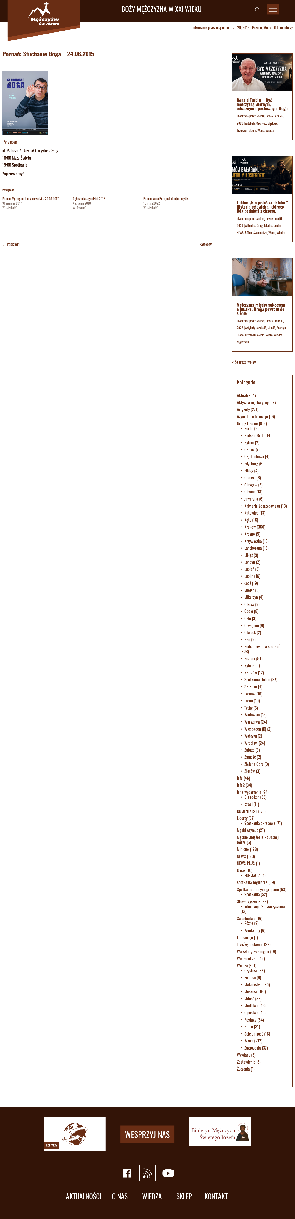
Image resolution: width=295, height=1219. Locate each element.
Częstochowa (254, 456)
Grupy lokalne (264, 225)
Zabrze (249, 750)
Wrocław (251, 743)
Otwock (250, 632)
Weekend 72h (247, 958)
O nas (241, 870)
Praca (240, 334)
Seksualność (253, 1034)
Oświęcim (251, 625)
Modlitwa (251, 1005)
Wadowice (252, 715)
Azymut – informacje (252, 416)
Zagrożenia (243, 342)
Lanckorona (253, 548)
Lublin (277, 225)
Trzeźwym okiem (246, 130)
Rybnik (249, 665)
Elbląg (248, 471)
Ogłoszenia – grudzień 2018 (89, 198)
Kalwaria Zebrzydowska (262, 506)
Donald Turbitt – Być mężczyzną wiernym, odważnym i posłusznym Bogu (262, 104)
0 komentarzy (283, 27)
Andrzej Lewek (264, 116)
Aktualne (250, 225)
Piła (247, 639)
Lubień (249, 569)
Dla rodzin (251, 797)
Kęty (247, 520)
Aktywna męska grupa (254, 402)
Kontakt (216, 1196)
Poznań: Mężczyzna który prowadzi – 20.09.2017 (30, 198)
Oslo (247, 618)
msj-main (222, 27)
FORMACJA (252, 875)
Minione (243, 849)
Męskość (272, 123)
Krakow (250, 527)
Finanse (250, 977)
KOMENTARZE (247, 811)
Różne (248, 232)
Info (240, 778)
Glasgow (250, 485)
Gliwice (249, 492)
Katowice (251, 513)
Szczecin (250, 687)
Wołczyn (250, 736)
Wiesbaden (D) (255, 729)
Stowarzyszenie (248, 901)
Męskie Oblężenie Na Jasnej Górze (258, 839)
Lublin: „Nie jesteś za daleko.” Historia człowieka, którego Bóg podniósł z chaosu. (262, 207)
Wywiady (243, 1055)
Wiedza (270, 130)
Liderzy (242, 818)
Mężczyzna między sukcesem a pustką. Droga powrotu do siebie (261, 309)
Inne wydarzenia (249, 792)
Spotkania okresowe (259, 823)
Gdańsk (250, 478)
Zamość (250, 757)
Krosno (249, 534)
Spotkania (252, 894)
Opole (248, 611)
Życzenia (243, 1069)
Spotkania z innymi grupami (258, 889)
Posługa (281, 327)
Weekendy (252, 930)
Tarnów (249, 694)
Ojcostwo (251, 1013)
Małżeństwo (253, 984)
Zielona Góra (254, 764)
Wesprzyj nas (147, 1134)
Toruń (248, 701)
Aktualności (83, 1196)
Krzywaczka (253, 541)
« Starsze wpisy (244, 362)
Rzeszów (250, 672)
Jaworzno (251, 499)
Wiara (267, 27)
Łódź (247, 583)
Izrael (248, 804)
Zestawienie (246, 1062)
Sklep (184, 1196)
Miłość (271, 327)
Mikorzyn (251, 597)
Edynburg (251, 463)
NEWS (240, 232)
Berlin (248, 428)
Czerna (249, 449)
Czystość (261, 123)
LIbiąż (248, 555)
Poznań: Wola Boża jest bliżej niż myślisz (166, 198)
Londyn (249, 562)
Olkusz (249, 604)
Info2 (241, 785)
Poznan (257, 27)
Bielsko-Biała (254, 435)
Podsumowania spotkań (262, 646)
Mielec (249, 590)
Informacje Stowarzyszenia (264, 906)
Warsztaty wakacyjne (253, 951)
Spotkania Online (257, 679)
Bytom (249, 442)
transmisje (245, 937)
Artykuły (250, 123)
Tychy (248, 708)
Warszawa (252, 722)
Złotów (249, 771)
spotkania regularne (252, 882)
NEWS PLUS (246, 863)
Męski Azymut (247, 830)
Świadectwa (260, 232)
